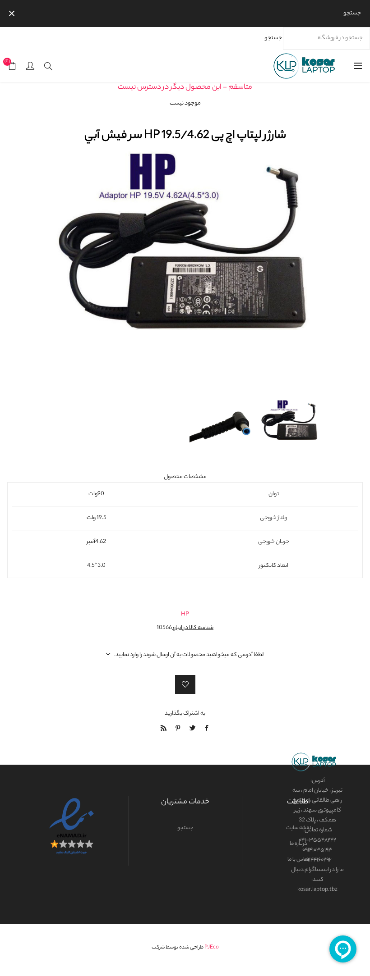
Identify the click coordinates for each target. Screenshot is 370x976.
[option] (290, 389)
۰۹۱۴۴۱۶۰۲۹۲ (318, 860)
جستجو (273, 38)
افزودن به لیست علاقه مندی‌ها (185, 684)
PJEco (211, 947)
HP (185, 614)
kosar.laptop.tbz (317, 889)
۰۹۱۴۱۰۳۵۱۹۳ (317, 850)
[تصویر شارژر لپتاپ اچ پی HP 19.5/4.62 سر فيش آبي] (289, 389)
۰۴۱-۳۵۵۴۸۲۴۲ (317, 840)
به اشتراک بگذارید (185, 713)
